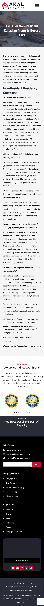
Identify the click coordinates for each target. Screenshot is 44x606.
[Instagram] (26, 568)
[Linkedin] (22, 568)
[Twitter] (31, 568)
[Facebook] (13, 568)
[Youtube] (17, 568)
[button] (3, 401)
